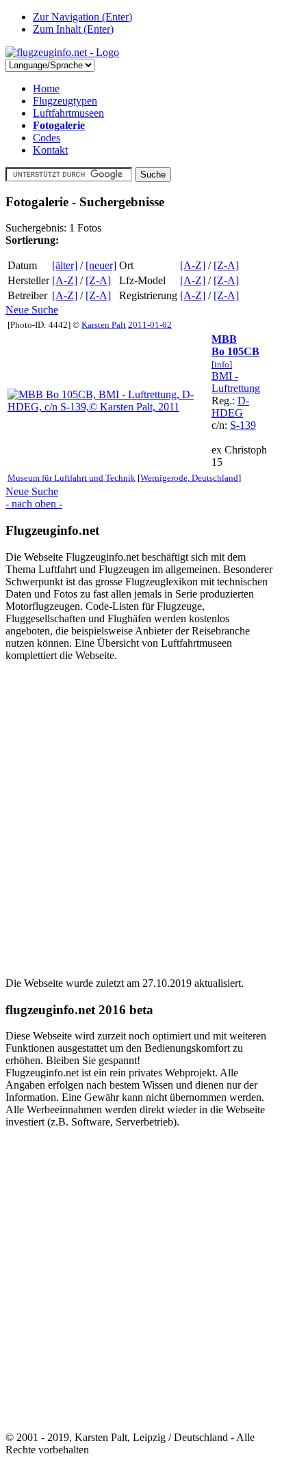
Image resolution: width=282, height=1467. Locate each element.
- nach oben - (33, 503)
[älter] (64, 265)
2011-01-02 (150, 325)
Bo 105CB (235, 351)
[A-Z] (192, 265)
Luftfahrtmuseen (68, 113)
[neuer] (101, 265)
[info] (222, 364)
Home (46, 88)
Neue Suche (31, 310)
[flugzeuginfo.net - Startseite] (62, 52)
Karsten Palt (103, 325)
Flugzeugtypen (65, 101)
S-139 (243, 425)
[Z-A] (226, 265)
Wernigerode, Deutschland (189, 478)
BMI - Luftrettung (236, 382)
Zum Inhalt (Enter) (73, 29)
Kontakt (50, 150)
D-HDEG (230, 407)
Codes (46, 137)
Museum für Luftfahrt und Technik (72, 478)
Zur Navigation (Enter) (82, 17)
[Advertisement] (141, 813)
